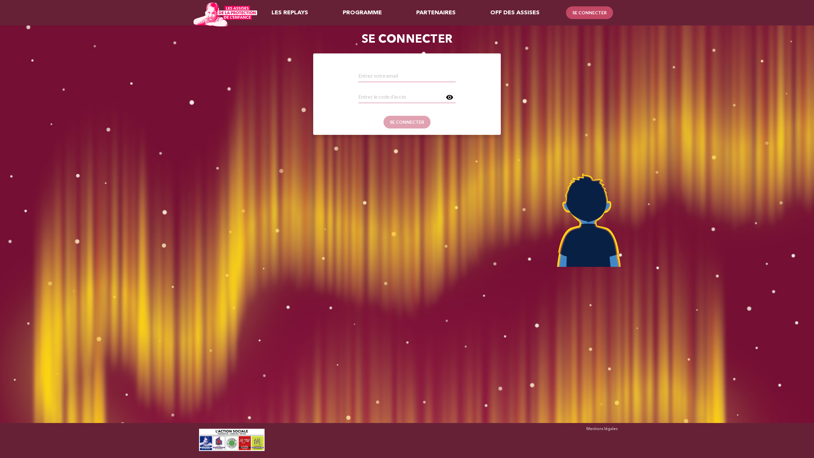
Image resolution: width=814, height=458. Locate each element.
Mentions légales (601, 429)
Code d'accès (369, 89)
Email (363, 68)
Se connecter (589, 12)
